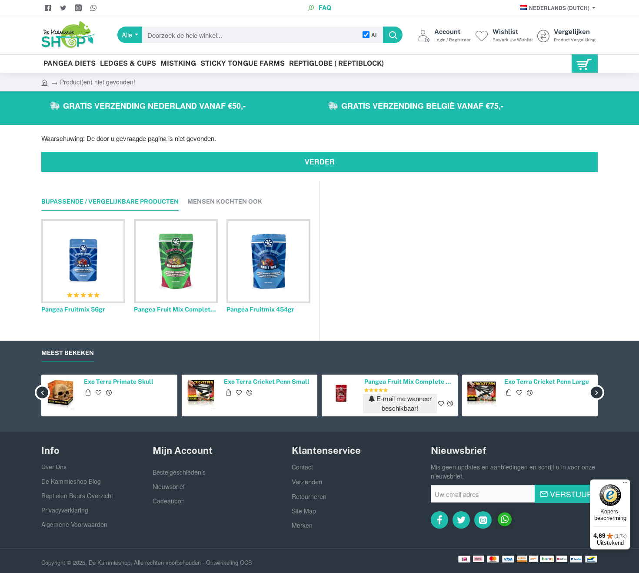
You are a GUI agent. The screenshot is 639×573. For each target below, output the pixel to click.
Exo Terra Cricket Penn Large (546, 381)
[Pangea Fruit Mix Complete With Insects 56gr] (341, 394)
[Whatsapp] (504, 520)
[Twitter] (64, 7)
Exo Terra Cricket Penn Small (267, 381)
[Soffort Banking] (533, 559)
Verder (320, 162)
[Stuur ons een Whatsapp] (94, 8)
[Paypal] (575, 559)
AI (373, 35)
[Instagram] (79, 7)
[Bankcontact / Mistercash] (591, 559)
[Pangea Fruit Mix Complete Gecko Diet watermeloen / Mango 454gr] (176, 261)
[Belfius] (562, 559)
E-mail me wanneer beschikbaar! (403, 403)
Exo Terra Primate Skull (118, 381)
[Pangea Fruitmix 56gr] (83, 261)
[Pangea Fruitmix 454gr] (268, 261)
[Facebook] (49, 7)
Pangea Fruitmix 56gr (73, 309)
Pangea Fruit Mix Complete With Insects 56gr (409, 381)
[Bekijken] (585, 63)
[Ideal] (464, 559)
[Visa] (508, 559)
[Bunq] (547, 559)
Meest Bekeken (67, 352)
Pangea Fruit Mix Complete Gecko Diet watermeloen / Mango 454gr (176, 309)
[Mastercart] (492, 559)
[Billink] (522, 559)
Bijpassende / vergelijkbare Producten (110, 201)
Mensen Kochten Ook (224, 201)
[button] (42, 258)
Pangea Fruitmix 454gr (260, 309)
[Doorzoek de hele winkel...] (393, 35)
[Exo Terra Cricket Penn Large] (481, 394)
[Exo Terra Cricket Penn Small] (201, 394)
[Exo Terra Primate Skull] (60, 394)
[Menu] (625, 484)
